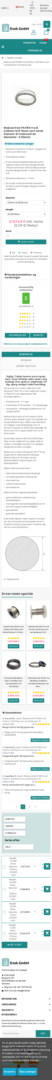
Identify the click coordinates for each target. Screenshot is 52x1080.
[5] (30, 313)
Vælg (9, 847)
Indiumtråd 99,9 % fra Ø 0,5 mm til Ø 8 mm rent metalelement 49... (38, 629)
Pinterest (37, 253)
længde (9, 209)
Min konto (44, 5)
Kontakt (44, 8)
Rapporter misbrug (40, 740)
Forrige (16, 806)
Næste (35, 806)
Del (13, 253)
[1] (20, 313)
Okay (43, 1033)
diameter (10, 198)
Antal (8, 231)
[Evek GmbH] (15, 27)
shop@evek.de (23, 991)
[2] (22, 313)
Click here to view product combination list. (26, 344)
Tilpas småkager (27, 1072)
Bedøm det (38, 335)
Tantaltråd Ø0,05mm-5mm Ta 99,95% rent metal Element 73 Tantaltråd (13, 682)
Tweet (24, 253)
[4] (27, 313)
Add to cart (47, 866)
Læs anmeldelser (17, 335)
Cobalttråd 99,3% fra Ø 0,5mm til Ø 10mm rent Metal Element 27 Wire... (13, 629)
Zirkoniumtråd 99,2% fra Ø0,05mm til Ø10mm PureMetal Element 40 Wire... (38, 682)
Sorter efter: (12, 840)
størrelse (11, 833)
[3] (25, 313)
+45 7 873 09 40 (32, 8)
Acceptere (9, 1072)
